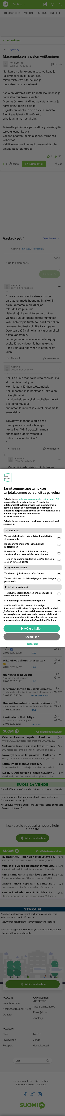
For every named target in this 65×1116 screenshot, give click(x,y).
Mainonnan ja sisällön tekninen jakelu (24, 600)
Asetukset (31, 637)
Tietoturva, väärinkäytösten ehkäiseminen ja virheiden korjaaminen (28, 594)
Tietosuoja (32, 643)
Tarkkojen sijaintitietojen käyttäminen (24, 573)
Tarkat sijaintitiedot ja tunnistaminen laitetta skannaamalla (28, 538)
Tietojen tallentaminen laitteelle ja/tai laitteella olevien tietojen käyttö (29, 560)
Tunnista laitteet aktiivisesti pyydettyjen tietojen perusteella (30, 580)
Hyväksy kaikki (31, 628)
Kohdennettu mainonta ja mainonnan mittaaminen (24, 545)
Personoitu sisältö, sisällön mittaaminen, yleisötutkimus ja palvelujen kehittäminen (26, 553)
